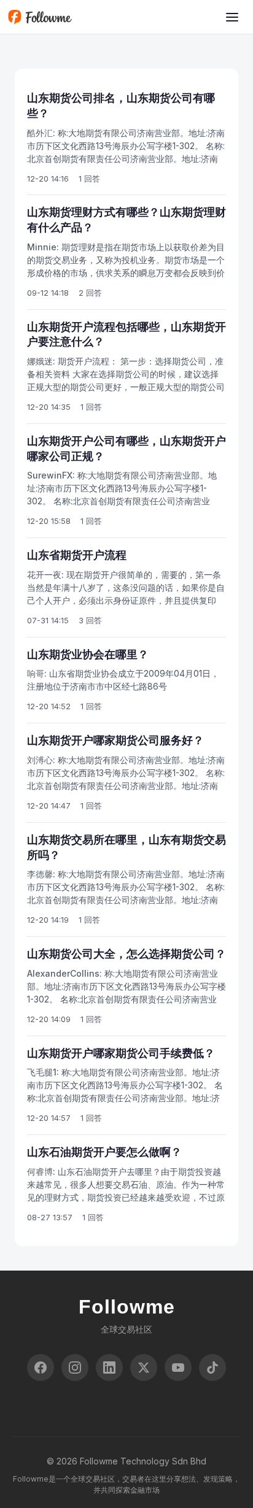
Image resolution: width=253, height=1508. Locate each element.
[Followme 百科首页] (39, 17)
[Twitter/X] (143, 1367)
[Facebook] (40, 1367)
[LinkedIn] (109, 1367)
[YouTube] (178, 1367)
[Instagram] (74, 1367)
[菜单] (232, 17)
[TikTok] (212, 1367)
